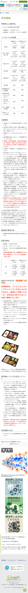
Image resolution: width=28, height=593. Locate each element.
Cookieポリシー (22, 560)
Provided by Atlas (14, 582)
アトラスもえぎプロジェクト (18, 587)
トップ (2, 12)
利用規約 (3, 560)
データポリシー (12, 560)
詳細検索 (25, 9)
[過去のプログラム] (11, 2)
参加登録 (7, 12)
